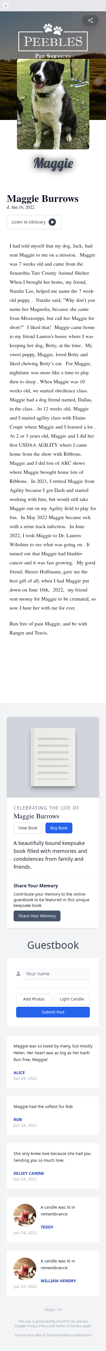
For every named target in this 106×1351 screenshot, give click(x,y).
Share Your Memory (37, 915)
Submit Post (53, 1012)
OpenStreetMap (59, 1335)
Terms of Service (68, 1326)
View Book (27, 828)
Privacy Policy (37, 1326)
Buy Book (59, 828)
